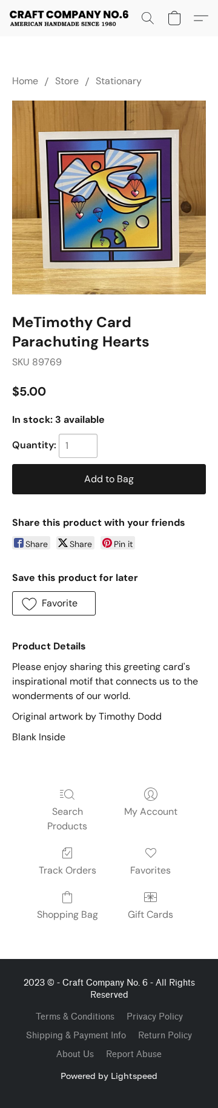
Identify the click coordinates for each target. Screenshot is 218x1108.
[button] (72, 18)
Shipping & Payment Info (76, 1035)
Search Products (67, 818)
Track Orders (67, 870)
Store (67, 81)
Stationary (119, 81)
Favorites (150, 870)
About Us (75, 1054)
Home (25, 81)
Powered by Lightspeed (109, 1075)
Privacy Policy (155, 1017)
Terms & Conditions (75, 1017)
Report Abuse (134, 1054)
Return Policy (165, 1035)
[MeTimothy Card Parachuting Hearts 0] (109, 197)
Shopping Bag (67, 914)
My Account (150, 811)
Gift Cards (150, 914)
